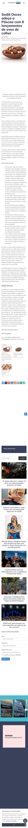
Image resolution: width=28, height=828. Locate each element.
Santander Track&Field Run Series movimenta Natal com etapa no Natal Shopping (14, 599)
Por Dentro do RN (10, 337)
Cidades (3, 38)
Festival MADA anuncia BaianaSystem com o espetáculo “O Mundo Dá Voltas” (14, 572)
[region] (14, 818)
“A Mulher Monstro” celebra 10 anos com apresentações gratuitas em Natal (14, 483)
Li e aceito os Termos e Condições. (12, 655)
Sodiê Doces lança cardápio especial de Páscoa (18, 354)
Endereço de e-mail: (6, 649)
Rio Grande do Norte (15, 40)
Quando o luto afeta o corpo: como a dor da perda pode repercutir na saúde (14, 509)
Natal (7, 40)
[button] (24, 3)
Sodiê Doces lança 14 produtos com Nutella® (5, 372)
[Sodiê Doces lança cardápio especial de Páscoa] (18, 349)
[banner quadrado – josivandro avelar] (14, 736)
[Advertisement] (14, 79)
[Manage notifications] (25, 825)
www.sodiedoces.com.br (11, 329)
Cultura (8, 38)
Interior (4, 40)
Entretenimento (15, 38)
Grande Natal (22, 38)
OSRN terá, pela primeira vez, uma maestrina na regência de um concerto (14, 625)
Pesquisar (22, 458)
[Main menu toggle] (4, 3)
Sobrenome (4, 643)
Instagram (6, 339)
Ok (14, 824)
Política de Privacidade (11, 821)
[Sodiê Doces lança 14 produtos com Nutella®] (6, 367)
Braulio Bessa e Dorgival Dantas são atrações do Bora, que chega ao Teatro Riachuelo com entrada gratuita (14, 544)
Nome (3, 636)
